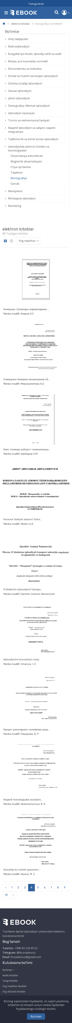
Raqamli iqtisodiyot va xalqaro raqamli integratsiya (31, 130)
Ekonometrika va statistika (25, 69)
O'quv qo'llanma (21, 167)
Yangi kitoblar (10, 980)
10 (6, 895)
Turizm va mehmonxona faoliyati (28, 120)
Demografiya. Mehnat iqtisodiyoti (29, 106)
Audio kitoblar (10, 975)
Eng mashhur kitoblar (15, 986)
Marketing (14, 206)
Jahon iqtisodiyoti (19, 98)
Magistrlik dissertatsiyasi (26, 161)
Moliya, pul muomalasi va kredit (28, 61)
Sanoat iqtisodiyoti (19, 91)
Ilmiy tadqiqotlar (18, 39)
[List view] (11, 241)
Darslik (15, 184)
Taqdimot (17, 172)
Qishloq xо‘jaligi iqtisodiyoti (25, 83)
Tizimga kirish (36, 3)
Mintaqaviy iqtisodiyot (21, 198)
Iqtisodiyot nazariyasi (21, 113)
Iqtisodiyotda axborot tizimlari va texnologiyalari (28, 148)
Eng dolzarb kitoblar (14, 991)
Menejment (15, 191)
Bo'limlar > (8, 970)
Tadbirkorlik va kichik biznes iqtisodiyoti (33, 139)
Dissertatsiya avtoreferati (27, 156)
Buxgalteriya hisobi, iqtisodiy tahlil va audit (34, 54)
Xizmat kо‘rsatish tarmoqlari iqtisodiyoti (33, 76)
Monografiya (19, 178)
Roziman (36, 1016)
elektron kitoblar (20, 23)
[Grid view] (5, 241)
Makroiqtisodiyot (18, 46)
